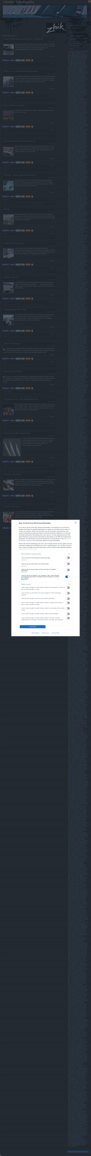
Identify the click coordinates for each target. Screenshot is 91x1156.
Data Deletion (35, 633)
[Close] (76, 523)
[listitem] (45, 554)
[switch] (67, 558)
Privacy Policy (55, 633)
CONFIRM (32, 626)
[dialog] (45, 578)
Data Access (45, 633)
